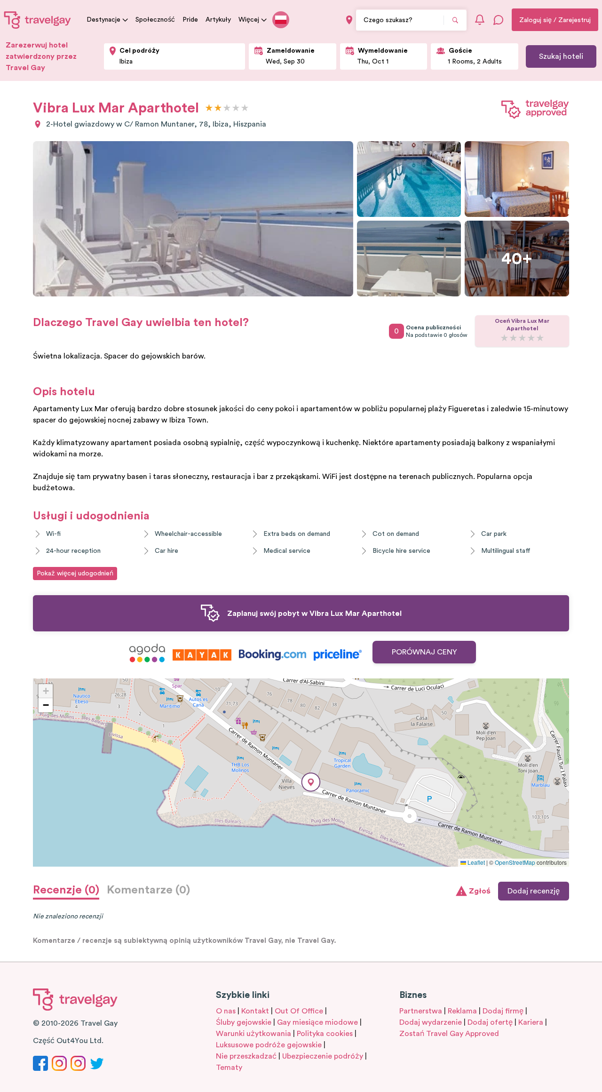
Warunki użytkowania (253, 1033)
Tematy (229, 1067)
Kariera (530, 1022)
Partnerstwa (420, 1011)
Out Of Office (299, 1011)
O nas (226, 1011)
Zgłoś (480, 891)
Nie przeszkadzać (246, 1056)
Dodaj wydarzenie (430, 1022)
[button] (311, 782)
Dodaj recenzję (533, 891)
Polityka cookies (325, 1033)
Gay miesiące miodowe (317, 1022)
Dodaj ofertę (490, 1022)
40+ (516, 258)
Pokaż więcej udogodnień (75, 573)
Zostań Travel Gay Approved (449, 1033)
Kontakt (255, 1011)
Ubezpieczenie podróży (322, 1056)
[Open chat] (498, 19)
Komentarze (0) (148, 890)
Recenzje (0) (66, 890)
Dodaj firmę (503, 1011)
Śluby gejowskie (243, 1022)
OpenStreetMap (515, 862)
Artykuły (218, 19)
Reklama (462, 1011)
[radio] (209, 108)
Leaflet (475, 862)
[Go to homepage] (37, 20)
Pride (190, 19)
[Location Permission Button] (349, 20)
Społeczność (155, 19)
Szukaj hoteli (561, 56)
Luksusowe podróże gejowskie (269, 1045)
